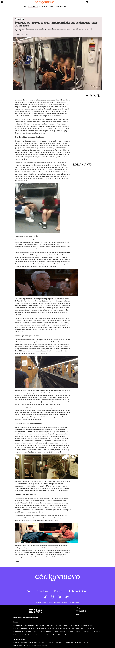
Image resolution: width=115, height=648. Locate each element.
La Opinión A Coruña (31, 631)
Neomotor (78, 642)
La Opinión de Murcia (45, 631)
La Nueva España (18, 631)
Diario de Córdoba (29, 625)
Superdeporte (40, 634)
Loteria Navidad (68, 642)
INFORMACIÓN (50, 625)
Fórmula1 (41, 642)
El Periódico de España (20, 628)
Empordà (76, 625)
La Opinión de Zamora (73, 631)
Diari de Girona (17, 625)
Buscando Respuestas (20, 642)
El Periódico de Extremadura (45, 628)
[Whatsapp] (90, 95)
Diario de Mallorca (61, 625)
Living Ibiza (33, 645)
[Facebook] (98, 95)
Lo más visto (82, 164)
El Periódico (32, 628)
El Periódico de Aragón (87, 625)
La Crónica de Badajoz (87, 628)
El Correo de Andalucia (64, 634)
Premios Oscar (17, 645)
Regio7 (27, 634)
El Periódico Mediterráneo (63, 628)
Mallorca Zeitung (18, 634)
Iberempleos (58, 642)
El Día (70, 625)
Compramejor (33, 642)
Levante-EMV (94, 631)
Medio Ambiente (43, 645)
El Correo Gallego (51, 634)
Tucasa (26, 645)
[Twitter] (94, 95)
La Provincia (85, 631)
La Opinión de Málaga (59, 631)
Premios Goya (87, 642)
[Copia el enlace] (86, 95)
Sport (32, 634)
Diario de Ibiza (40, 625)
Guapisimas (49, 642)
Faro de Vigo (76, 628)
